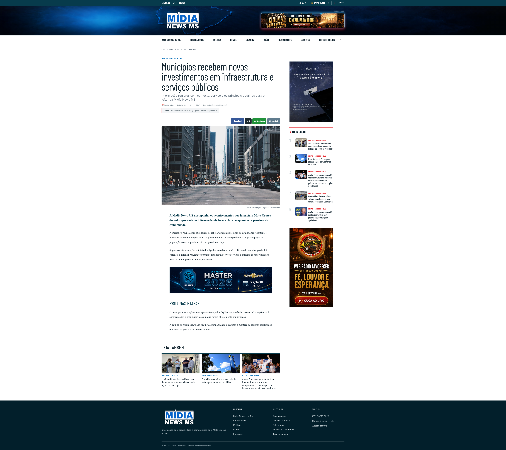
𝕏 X (248, 121)
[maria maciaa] (220, 280)
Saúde (266, 39)
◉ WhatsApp (259, 121)
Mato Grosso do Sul (171, 39)
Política (217, 39)
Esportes (305, 39)
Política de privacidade (284, 429)
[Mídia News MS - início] (189, 21)
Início (164, 49)
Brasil (233, 39)
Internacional (197, 39)
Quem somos (279, 416)
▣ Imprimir (273, 121)
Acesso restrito (319, 425)
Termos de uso (280, 434)
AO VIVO (341, 2)
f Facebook (237, 121)
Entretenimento (327, 39)
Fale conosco (279, 425)
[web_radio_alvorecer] (311, 267)
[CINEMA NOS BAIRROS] (302, 20)
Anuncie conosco (281, 420)
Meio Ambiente (285, 39)
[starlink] (311, 91)
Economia (250, 39)
